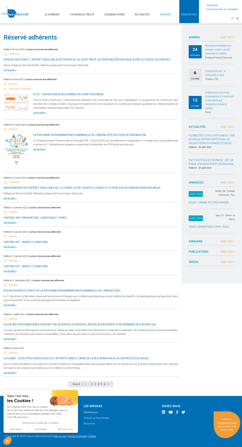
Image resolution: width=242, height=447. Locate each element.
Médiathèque (91, 412)
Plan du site (60, 436)
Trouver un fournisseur (96, 418)
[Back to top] (236, 441)
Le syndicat (52, 14)
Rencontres (189, 14)
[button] (7, 441)
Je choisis (40, 429)
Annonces (89, 423)
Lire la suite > (10, 70)
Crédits (92, 436)
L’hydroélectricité (82, 14)
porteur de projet (217, 9)
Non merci (16, 429)
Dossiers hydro (115, 14)
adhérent (233, 9)
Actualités (142, 14)
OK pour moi (65, 429)
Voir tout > (227, 37)
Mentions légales (77, 436)
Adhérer (165, 14)
